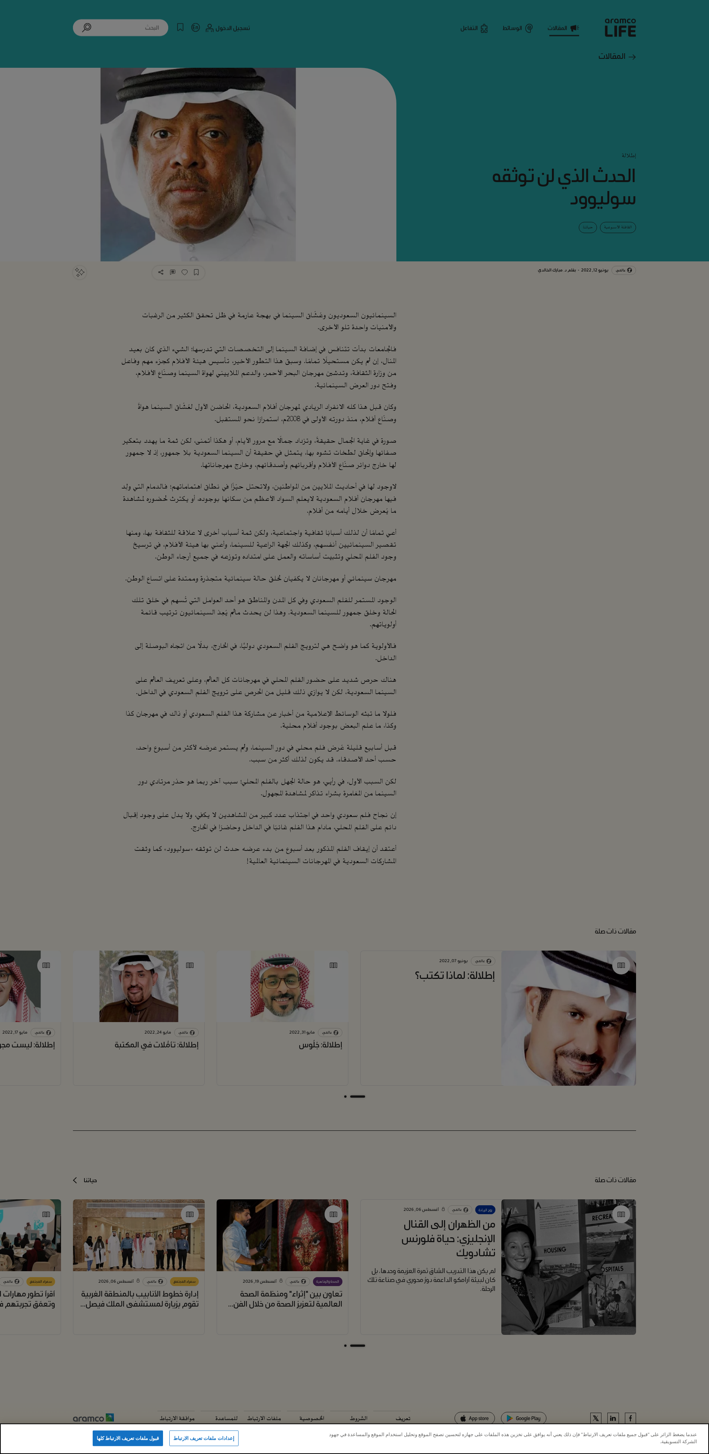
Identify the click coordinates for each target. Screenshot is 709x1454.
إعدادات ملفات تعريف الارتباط (203, 1438)
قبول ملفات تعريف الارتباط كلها (128, 1438)
